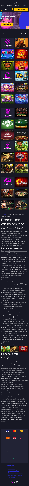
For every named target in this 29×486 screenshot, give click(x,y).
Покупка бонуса (21, 34)
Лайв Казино (9, 5)
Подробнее (7, 46)
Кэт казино (11, 469)
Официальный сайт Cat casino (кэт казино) (14, 251)
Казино (2, 5)
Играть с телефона (13, 471)
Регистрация (12, 477)
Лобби (3, 34)
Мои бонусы (17, 5)
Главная (3, 214)
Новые (7, 34)
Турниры (24, 5)
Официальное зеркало (15, 475)
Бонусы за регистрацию (15, 473)
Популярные (13, 34)
